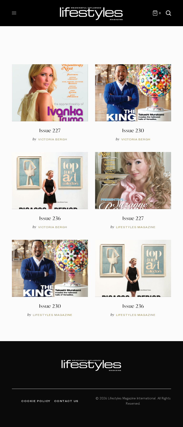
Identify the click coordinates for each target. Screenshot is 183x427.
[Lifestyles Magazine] (91, 13)
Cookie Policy (36, 401)
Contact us (66, 401)
